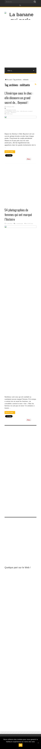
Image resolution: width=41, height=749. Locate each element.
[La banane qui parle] (20, 20)
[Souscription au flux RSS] (35, 84)
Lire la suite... (9, 152)
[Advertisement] (20, 44)
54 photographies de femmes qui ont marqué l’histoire (18, 215)
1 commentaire (19, 223)
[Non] (38, 743)
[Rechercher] (34, 1)
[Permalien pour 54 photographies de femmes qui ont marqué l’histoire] (20, 227)
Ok (21, 745)
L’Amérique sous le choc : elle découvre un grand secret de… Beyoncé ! (19, 98)
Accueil (9, 79)
